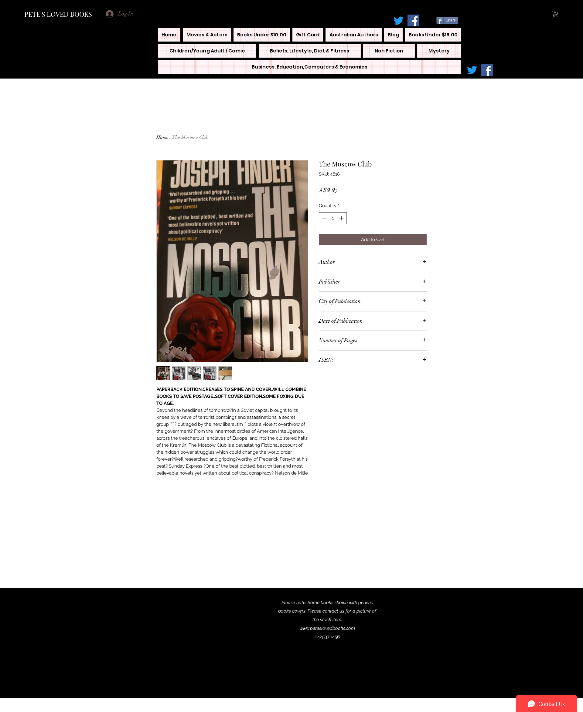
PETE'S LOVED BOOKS (58, 13)
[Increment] (342, 218)
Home (162, 137)
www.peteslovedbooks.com (327, 628)
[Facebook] (413, 20)
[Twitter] (398, 20)
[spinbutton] (333, 218)
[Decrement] (324, 218)
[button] (555, 14)
